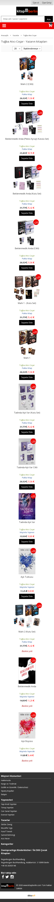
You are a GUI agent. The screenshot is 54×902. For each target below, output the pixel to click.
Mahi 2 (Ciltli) (27, 84)
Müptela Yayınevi (27, 532)
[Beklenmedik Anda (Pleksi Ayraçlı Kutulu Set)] (27, 111)
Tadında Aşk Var (27, 522)
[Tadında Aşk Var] (27, 494)
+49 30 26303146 (8, 865)
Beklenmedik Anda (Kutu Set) (27, 193)
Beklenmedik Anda (27, 686)
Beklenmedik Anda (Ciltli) (27, 248)
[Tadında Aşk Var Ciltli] (27, 440)
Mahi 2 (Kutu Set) (26, 631)
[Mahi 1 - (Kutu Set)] (27, 275)
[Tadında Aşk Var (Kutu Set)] (27, 385)
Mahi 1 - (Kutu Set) (27, 303)
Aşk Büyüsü (27, 741)
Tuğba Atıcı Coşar (27, 91)
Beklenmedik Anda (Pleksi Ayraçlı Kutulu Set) (27, 138)
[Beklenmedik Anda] (27, 659)
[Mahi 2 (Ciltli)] (27, 56)
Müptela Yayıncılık (27, 751)
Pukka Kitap (27, 94)
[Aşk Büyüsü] (27, 713)
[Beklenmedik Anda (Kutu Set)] (27, 166)
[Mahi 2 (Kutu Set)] (27, 604)
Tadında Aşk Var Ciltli (27, 467)
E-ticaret (23, 895)
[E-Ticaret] (31, 895)
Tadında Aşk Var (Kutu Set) (27, 412)
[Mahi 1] (27, 330)
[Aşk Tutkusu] (27, 549)
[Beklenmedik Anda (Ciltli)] (27, 221)
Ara (48, 19)
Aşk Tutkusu (27, 576)
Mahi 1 (27, 357)
